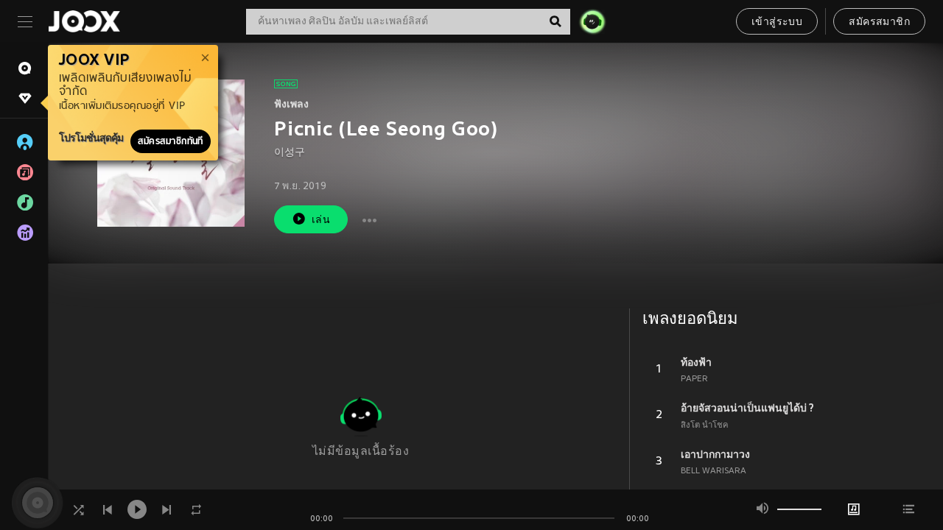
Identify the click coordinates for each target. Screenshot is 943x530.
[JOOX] (84, 21)
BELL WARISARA (713, 471)
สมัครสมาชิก (879, 22)
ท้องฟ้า (696, 362)
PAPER (694, 379)
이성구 (289, 152)
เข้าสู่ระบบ (776, 22)
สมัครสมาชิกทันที (170, 141)
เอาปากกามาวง (715, 454)
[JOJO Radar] (592, 21)
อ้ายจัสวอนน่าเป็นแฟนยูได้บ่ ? (747, 408)
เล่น (321, 220)
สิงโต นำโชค (705, 425)
